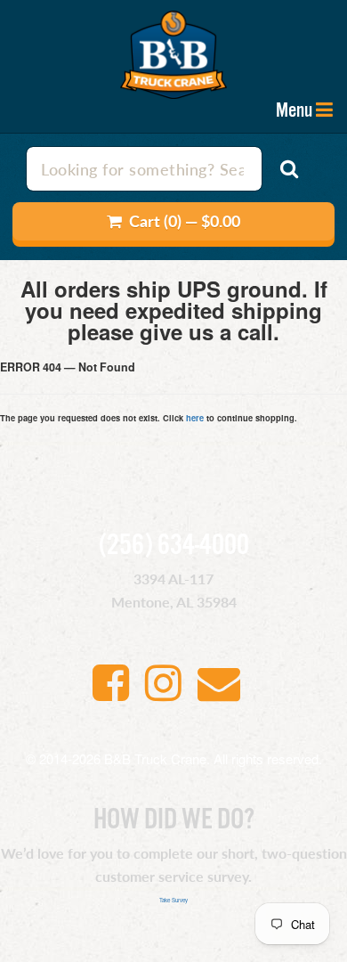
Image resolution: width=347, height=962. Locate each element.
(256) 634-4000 (174, 546)
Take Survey (173, 900)
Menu (294, 110)
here (195, 418)
